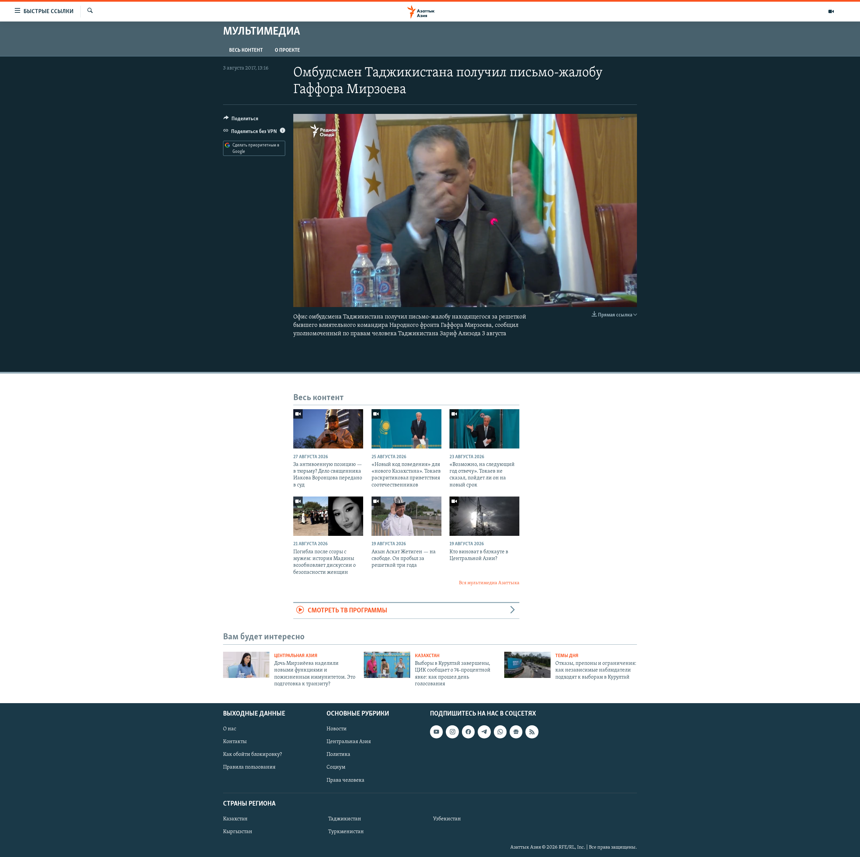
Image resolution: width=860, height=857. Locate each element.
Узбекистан (447, 818)
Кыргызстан (237, 831)
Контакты (235, 741)
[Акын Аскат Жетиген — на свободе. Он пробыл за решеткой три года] (406, 516)
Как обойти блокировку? (252, 754)
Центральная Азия (295, 655)
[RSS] (531, 731)
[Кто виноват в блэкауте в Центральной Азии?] (484, 516)
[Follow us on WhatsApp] (500, 731)
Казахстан (427, 655)
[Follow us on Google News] (516, 731)
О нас (229, 729)
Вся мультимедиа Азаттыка (489, 583)
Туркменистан (346, 831)
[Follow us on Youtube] (436, 731)
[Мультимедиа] (831, 11)
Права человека (345, 780)
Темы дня (566, 655)
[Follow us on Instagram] (452, 731)
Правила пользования (249, 767)
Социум (336, 767)
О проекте (287, 50)
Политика (338, 754)
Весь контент (246, 50)
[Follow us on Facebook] (468, 731)
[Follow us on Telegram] (484, 731)
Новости (337, 729)
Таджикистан (344, 818)
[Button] (240, 120)
